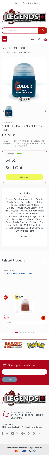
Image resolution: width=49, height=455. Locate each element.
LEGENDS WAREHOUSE (17, 447)
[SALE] (24, 304)
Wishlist (9, 322)
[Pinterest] (14, 134)
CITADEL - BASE (18, 48)
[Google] (9, 134)
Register (29, 3)
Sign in (36, 3)
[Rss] (18, 433)
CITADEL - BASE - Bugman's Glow (18, 273)
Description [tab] (24, 193)
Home (4, 48)
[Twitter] (6, 134)
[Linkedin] (39, 433)
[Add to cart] (43, 318)
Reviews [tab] (24, 236)
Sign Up (9, 379)
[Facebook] (2, 134)
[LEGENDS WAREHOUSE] (24, 17)
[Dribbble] (34, 433)
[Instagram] (12, 433)
